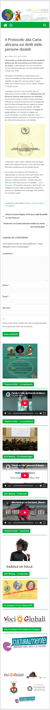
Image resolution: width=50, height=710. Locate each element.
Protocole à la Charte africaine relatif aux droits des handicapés (24, 225)
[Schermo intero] (44, 413)
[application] (25, 403)
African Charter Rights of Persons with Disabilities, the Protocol (26, 216)
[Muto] (41, 413)
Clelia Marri (23, 56)
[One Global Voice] (5, 25)
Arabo (41, 203)
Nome (6, 285)
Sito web (6, 308)
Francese (35, 203)
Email (6, 297)
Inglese (28, 203)
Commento (8, 254)
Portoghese (10, 206)
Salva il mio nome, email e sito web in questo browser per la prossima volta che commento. (25, 324)
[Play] (5, 413)
